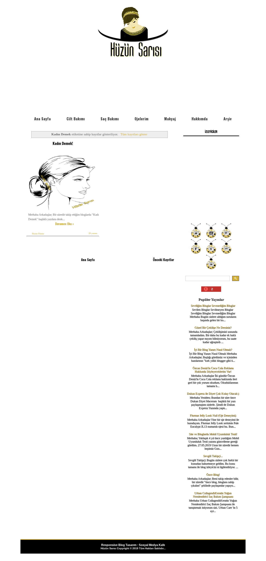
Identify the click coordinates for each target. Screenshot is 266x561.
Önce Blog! (213, 474)
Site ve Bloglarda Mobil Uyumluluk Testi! (213, 434)
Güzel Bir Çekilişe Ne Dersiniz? (213, 327)
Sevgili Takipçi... (213, 456)
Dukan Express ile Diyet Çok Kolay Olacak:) (213, 393)
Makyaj (170, 118)
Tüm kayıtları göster (134, 134)
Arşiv (227, 118)
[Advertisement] (133, 87)
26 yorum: (93, 233)
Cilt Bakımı (76, 118)
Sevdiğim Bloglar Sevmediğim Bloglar (213, 305)
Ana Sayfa (42, 118)
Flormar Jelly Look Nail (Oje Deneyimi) (213, 415)
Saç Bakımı (110, 118)
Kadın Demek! (63, 143)
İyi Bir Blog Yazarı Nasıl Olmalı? (213, 349)
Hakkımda (200, 118)
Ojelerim (142, 118)
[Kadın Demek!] (62, 209)
